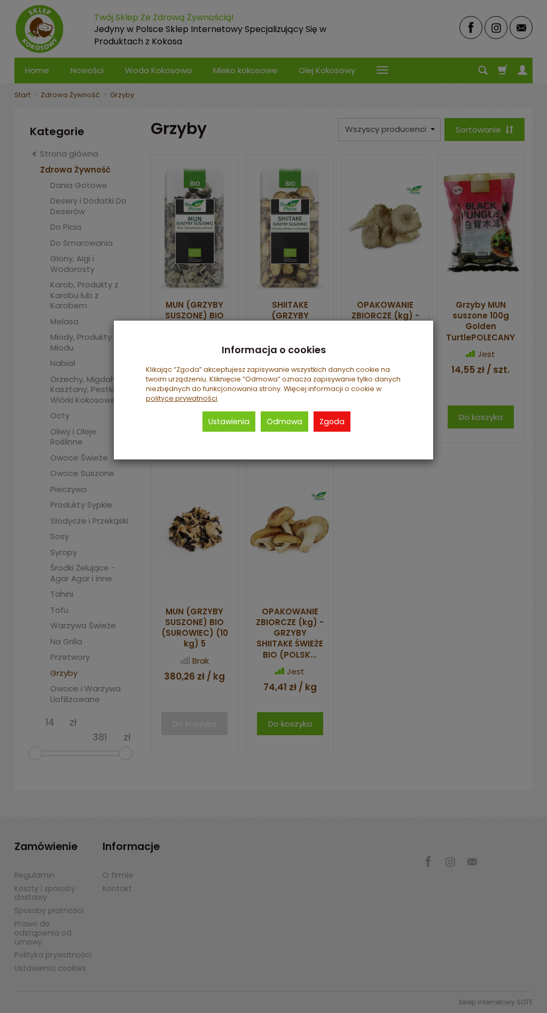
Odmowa (284, 421)
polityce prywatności (181, 398)
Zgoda (332, 421)
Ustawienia (228, 421)
